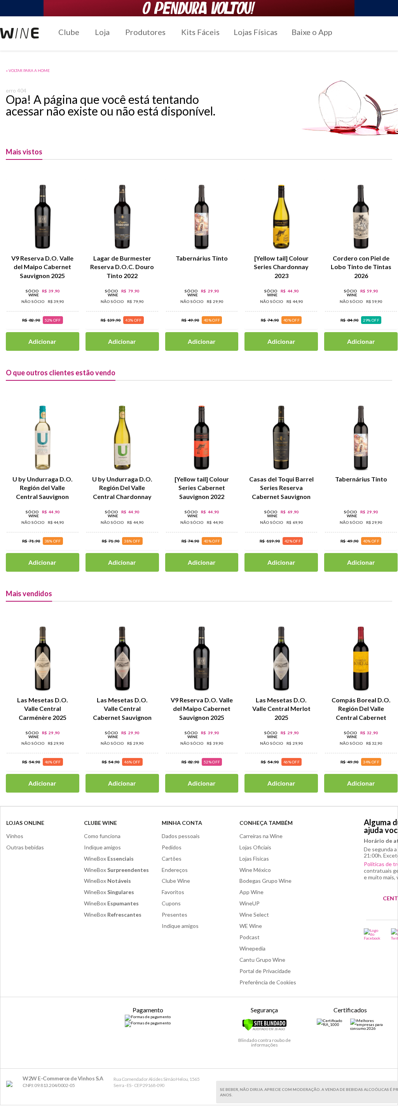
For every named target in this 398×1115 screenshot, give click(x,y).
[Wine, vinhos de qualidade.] (11, 1084)
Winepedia (252, 948)
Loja (102, 32)
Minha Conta (182, 822)
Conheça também (266, 822)
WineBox (109, 858)
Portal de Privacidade (265, 971)
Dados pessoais (181, 836)
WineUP (249, 903)
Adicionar (42, 341)
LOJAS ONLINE (25, 822)
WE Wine (250, 925)
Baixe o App (312, 32)
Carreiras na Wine (261, 836)
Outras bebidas (25, 847)
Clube (68, 32)
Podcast (249, 937)
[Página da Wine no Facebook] (372, 934)
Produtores (145, 32)
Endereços (175, 869)
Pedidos (172, 847)
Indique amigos (102, 847)
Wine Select (254, 914)
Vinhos (14, 836)
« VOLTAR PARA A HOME (28, 70)
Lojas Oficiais (255, 847)
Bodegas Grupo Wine (265, 880)
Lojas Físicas (256, 32)
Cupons (171, 903)
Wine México (255, 869)
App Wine (251, 892)
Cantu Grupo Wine (262, 959)
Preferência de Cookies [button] (267, 982)
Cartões (172, 858)
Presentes (174, 914)
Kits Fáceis (200, 32)
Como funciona (102, 836)
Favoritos (173, 892)
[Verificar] (264, 1029)
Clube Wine (100, 822)
